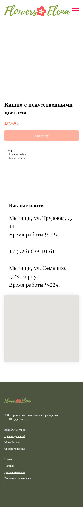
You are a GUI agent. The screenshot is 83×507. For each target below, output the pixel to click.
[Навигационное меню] (75, 10)
